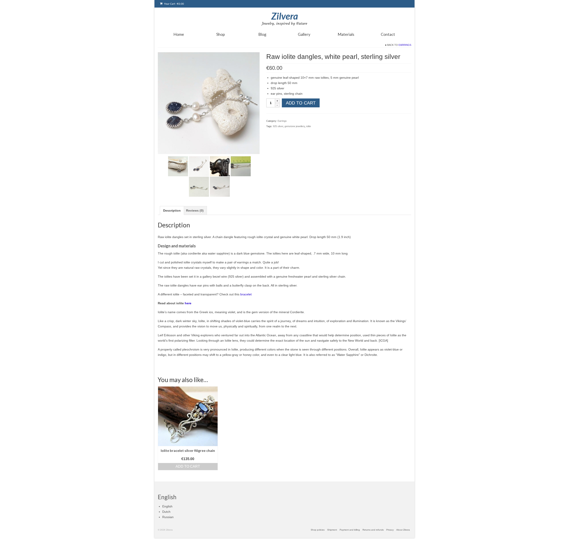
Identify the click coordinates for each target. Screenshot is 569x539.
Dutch (166, 511)
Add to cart (301, 102)
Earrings (405, 45)
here (188, 303)
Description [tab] (172, 210)
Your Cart (174, 3)
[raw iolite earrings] (178, 166)
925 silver (278, 126)
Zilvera (284, 16)
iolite (308, 126)
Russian (168, 517)
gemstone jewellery (294, 126)
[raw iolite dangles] (209, 102)
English (167, 506)
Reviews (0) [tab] (195, 210)
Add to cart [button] (188, 466)
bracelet (246, 294)
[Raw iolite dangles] (199, 166)
